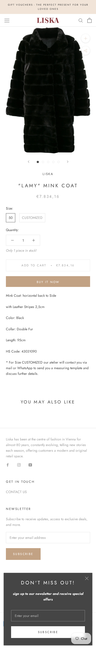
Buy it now (48, 282)
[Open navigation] (6, 20)
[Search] (81, 20)
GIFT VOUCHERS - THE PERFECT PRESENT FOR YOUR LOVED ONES (48, 7)
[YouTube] (30, 464)
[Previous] (28, 162)
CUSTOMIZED (32, 217)
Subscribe (48, 632)
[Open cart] (89, 20)
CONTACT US (16, 491)
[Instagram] (19, 464)
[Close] (87, 578)
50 (11, 217)
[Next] (67, 162)
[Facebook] (7, 464)
